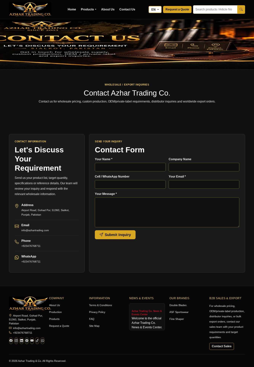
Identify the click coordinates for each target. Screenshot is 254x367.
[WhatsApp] (42, 340)
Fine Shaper (176, 318)
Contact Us (127, 9)
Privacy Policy (97, 312)
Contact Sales (222, 346)
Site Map (94, 325)
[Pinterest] (27, 340)
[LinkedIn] (21, 340)
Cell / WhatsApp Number (112, 176)
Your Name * (103, 159)
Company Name (180, 159)
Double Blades (178, 305)
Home (72, 9)
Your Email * (177, 176)
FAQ (91, 318)
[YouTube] (32, 340)
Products (87, 9)
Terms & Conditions (100, 305)
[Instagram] (16, 340)
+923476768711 (31, 261)
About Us (108, 9)
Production (55, 312)
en (153, 9)
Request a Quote (177, 9)
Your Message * (106, 193)
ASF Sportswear (179, 312)
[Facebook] (11, 340)
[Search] (241, 9)
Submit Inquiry (118, 235)
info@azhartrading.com (35, 230)
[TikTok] (37, 340)
